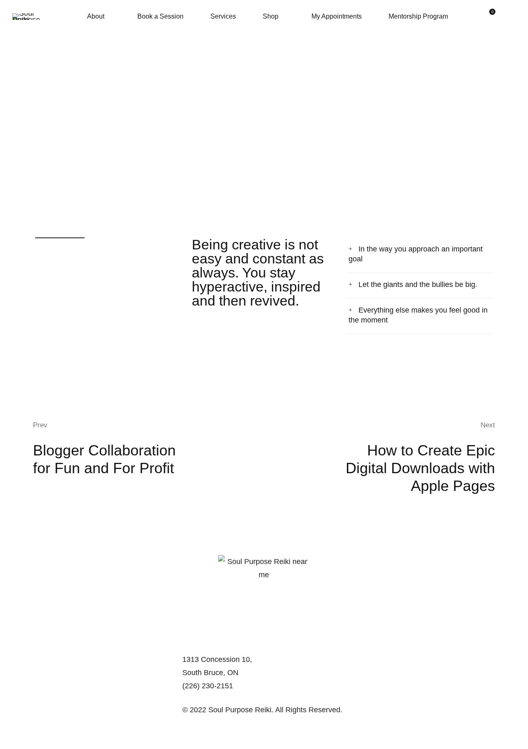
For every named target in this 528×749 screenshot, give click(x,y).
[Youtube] (214, 697)
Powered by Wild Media (221, 723)
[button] (421, 255)
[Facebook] (188, 697)
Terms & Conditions (214, 736)
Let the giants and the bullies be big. (417, 284)
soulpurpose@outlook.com (226, 644)
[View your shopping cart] (489, 16)
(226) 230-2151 (207, 686)
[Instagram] (201, 697)
